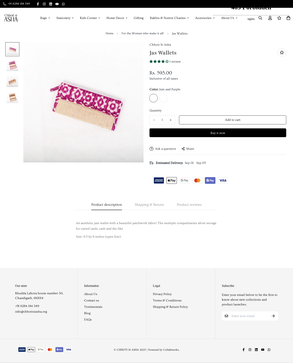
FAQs (88, 319)
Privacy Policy (162, 294)
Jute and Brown (163, 98)
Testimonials (93, 307)
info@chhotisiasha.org (31, 311)
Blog (87, 313)
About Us (90, 294)
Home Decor (115, 18)
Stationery (63, 18)
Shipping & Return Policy (170, 307)
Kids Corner (88, 18)
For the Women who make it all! (143, 33)
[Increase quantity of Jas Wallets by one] (170, 120)
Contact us (91, 300)
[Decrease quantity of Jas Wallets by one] (154, 120)
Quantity (155, 110)
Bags (43, 18)
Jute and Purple (153, 98)
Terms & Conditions (167, 300)
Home (109, 33)
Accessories (203, 18)
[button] (159, 61)
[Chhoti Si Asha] (11, 18)
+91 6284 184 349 (27, 306)
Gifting (139, 18)
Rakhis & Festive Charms (168, 18)
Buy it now (217, 133)
